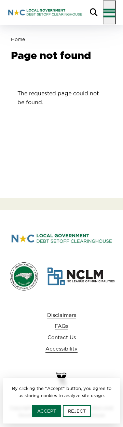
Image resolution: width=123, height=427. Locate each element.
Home (18, 39)
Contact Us (61, 337)
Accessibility (61, 348)
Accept (46, 411)
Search (93, 12)
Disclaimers (61, 315)
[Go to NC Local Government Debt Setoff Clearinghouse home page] (45, 12)
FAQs (61, 326)
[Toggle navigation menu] (109, 12)
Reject (77, 411)
